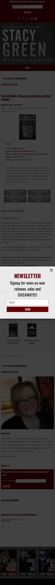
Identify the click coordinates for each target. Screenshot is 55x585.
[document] (27, 292)
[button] (51, 270)
